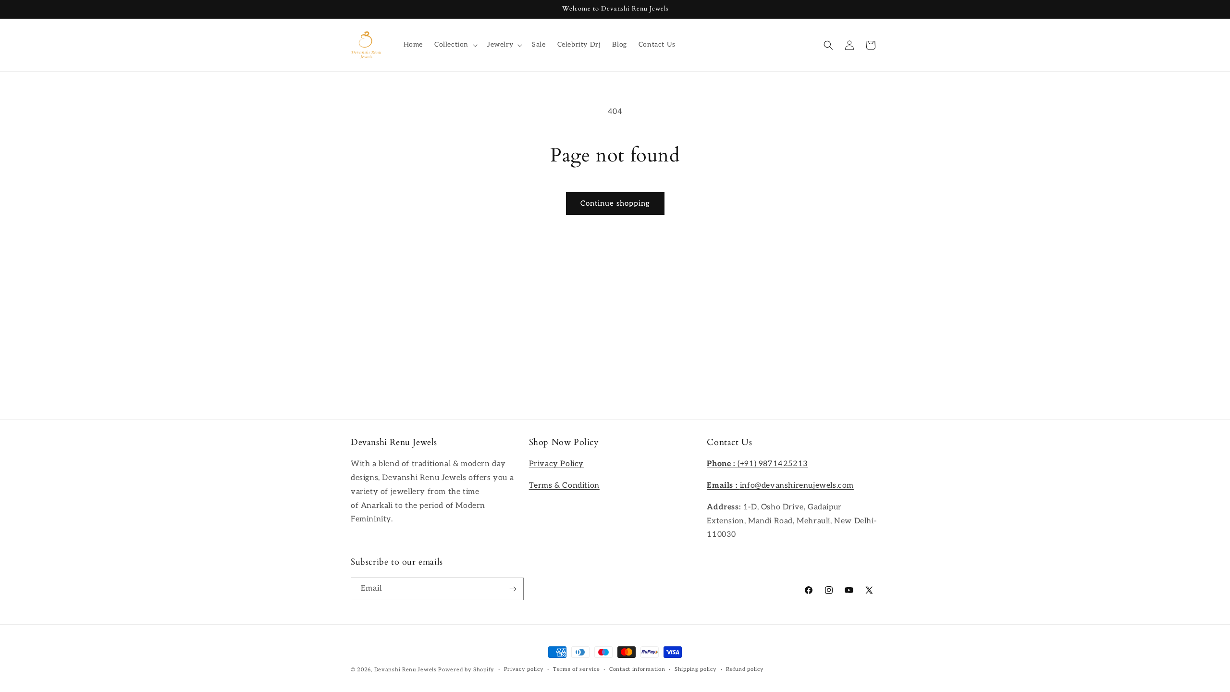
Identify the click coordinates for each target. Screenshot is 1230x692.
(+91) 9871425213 (757, 464)
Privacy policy (524, 669)
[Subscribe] (512, 589)
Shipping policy (696, 669)
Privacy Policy (556, 464)
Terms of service (576, 669)
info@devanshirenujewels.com (780, 485)
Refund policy (744, 669)
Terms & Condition (564, 485)
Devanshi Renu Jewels (405, 670)
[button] (455, 45)
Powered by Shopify (466, 670)
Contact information (637, 669)
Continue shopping (615, 203)
